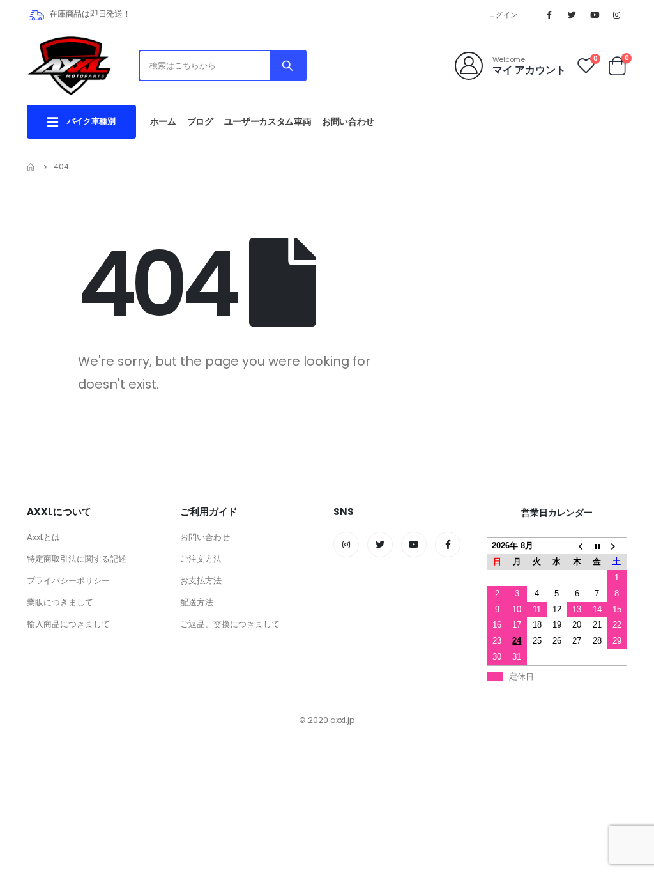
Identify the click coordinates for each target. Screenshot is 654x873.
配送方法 (196, 602)
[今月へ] (597, 546)
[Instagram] (617, 14)
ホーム (163, 121)
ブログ (200, 121)
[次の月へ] (617, 546)
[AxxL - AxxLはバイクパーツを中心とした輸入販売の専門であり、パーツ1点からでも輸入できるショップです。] (69, 65)
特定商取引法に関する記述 (76, 559)
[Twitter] (571, 14)
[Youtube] (594, 14)
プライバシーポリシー (68, 581)
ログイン (503, 15)
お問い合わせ (348, 121)
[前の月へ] (577, 546)
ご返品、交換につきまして (230, 624)
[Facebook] (549, 14)
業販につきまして (60, 602)
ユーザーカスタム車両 (268, 121)
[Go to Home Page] (31, 166)
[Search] (287, 65)
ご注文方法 (201, 559)
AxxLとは (43, 537)
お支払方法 (201, 581)
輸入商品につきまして (68, 624)
